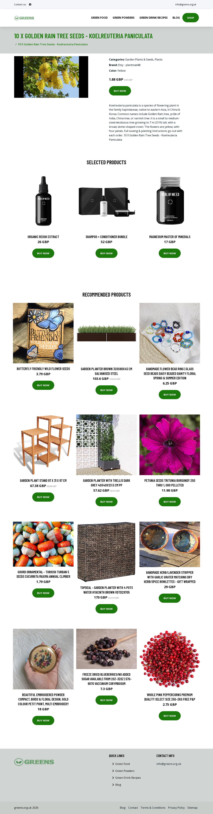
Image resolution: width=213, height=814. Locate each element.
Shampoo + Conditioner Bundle (106, 237)
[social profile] (30, 4)
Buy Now (120, 90)
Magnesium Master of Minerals (169, 237)
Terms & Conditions (153, 808)
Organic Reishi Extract (43, 237)
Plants (159, 59)
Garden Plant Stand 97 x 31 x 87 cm (43, 480)
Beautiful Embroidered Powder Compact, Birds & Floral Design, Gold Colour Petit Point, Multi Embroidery (43, 699)
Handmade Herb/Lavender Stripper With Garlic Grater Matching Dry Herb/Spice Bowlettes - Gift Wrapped (170, 577)
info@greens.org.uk (185, 4)
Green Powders (123, 17)
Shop (190, 17)
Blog (176, 17)
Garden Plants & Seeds (139, 59)
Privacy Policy (176, 808)
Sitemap (192, 808)
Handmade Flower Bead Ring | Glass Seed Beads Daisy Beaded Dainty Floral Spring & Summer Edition (170, 373)
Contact (133, 808)
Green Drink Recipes (153, 17)
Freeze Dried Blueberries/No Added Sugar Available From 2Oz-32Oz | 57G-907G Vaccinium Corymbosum (107, 679)
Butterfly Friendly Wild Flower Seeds (43, 369)
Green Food (99, 17)
